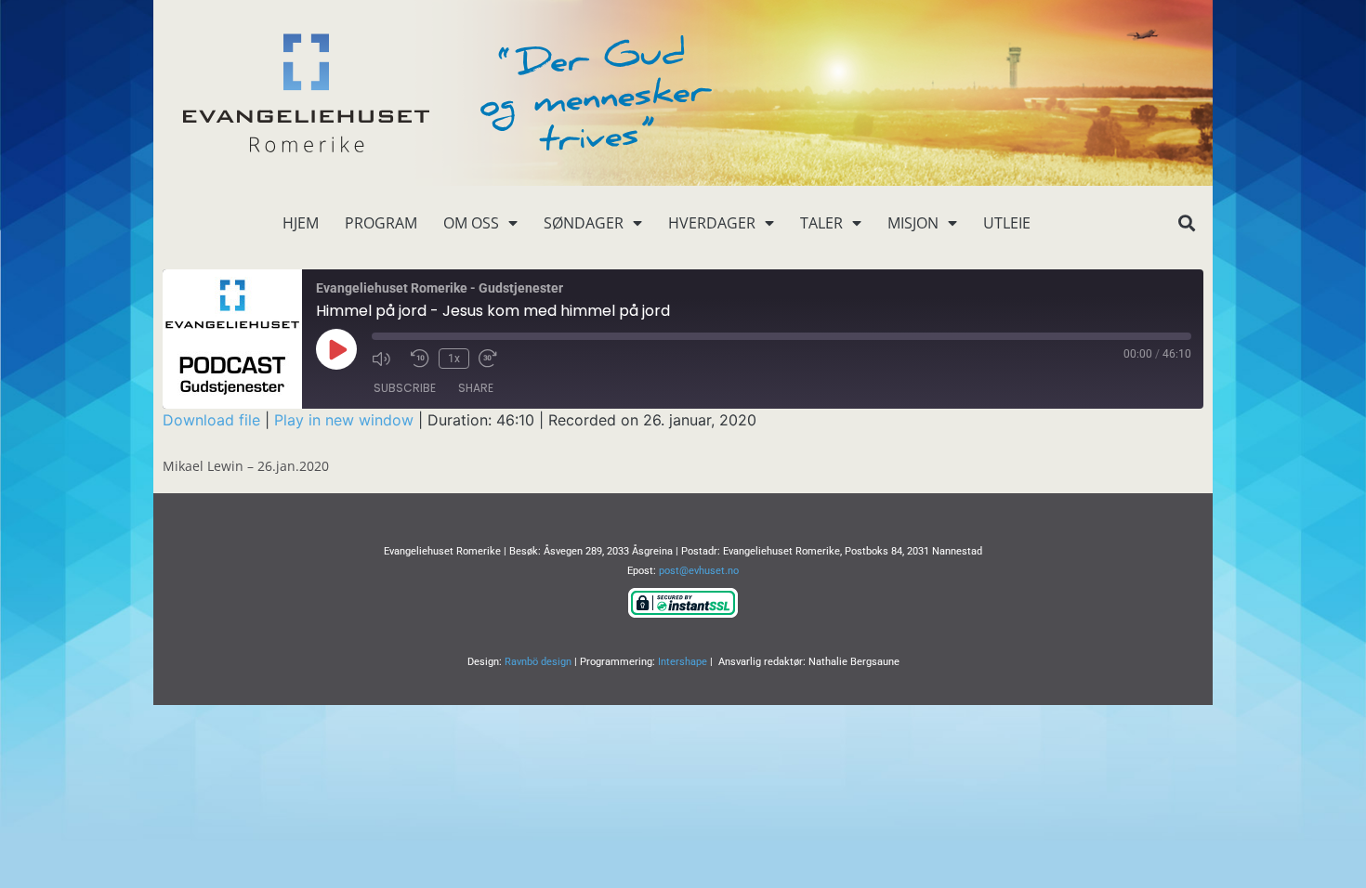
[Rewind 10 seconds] (420, 358)
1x (454, 358)
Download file (211, 420)
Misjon (913, 223)
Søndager (584, 223)
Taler (821, 223)
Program (381, 223)
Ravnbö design (538, 662)
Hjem (300, 223)
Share (475, 388)
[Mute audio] (386, 358)
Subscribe (405, 388)
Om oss (471, 223)
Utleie (1007, 223)
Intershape (682, 662)
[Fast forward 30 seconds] (493, 358)
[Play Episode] (336, 349)
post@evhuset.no (699, 571)
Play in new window (344, 420)
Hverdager (711, 223)
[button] (1186, 223)
